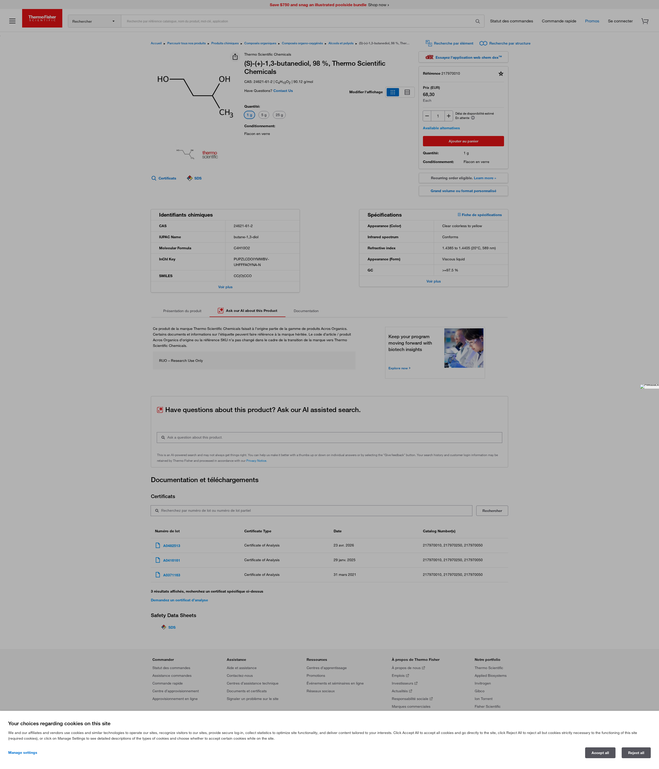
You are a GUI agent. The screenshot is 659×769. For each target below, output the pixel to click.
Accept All (600, 752)
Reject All (636, 752)
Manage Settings (22, 752)
